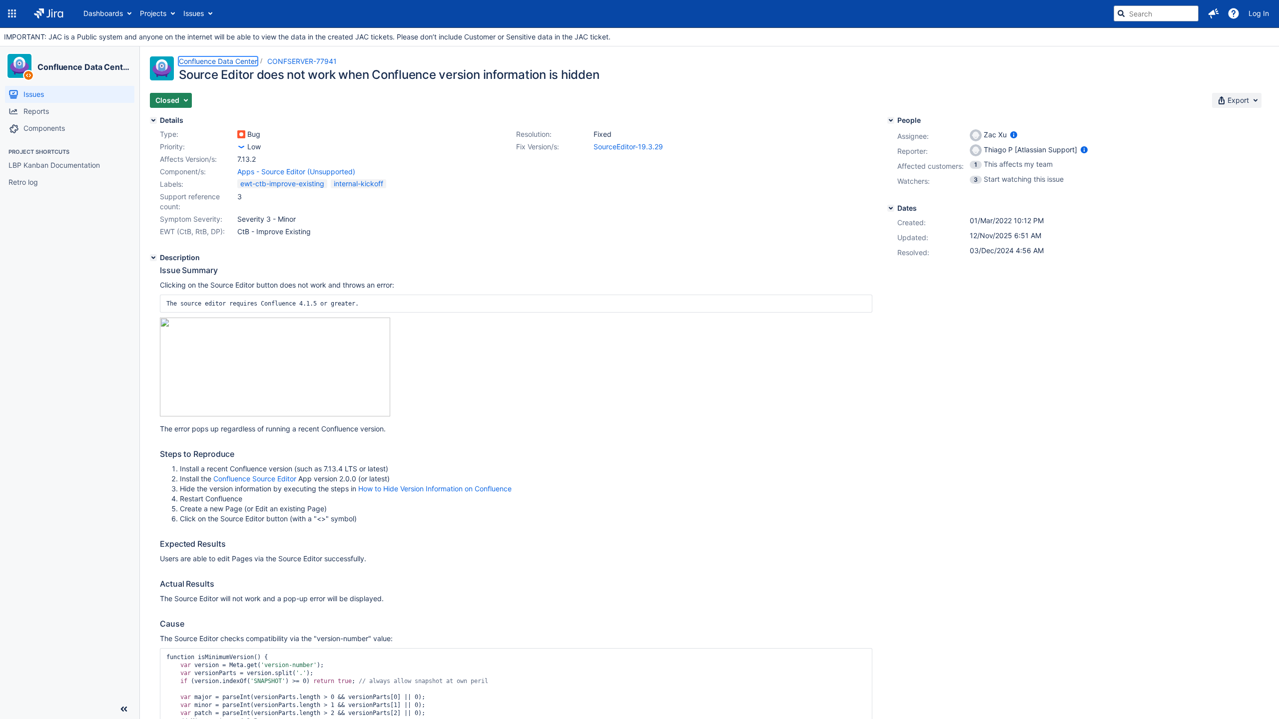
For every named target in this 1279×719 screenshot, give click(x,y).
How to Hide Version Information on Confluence (435, 488)
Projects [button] (153, 13)
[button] (12, 13)
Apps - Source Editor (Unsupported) (296, 171)
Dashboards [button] (103, 13)
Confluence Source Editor (254, 478)
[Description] (153, 257)
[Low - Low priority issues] (241, 147)
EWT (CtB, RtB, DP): (192, 231)
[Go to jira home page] (48, 13)
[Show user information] (1014, 134)
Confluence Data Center (84, 67)
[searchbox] (1156, 13)
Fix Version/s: (537, 146)
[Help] (1234, 13)
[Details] (153, 120)
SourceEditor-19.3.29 (628, 146)
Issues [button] (193, 13)
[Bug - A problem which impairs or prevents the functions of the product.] (241, 134)
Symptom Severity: (191, 219)
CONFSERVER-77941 (302, 61)
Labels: (171, 184)
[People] (890, 120)
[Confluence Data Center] (19, 66)
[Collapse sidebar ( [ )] (123, 709)
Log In (1259, 13)
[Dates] (890, 208)
